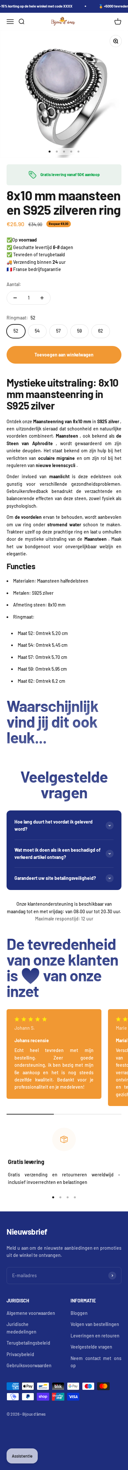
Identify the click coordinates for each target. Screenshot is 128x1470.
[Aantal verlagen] (15, 297)
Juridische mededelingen (21, 1327)
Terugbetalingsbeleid (28, 1343)
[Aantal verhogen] (42, 297)
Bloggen (79, 1313)
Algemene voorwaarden (31, 1313)
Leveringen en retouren (95, 1335)
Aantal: (14, 284)
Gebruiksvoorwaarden (29, 1365)
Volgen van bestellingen (95, 1324)
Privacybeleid (20, 1354)
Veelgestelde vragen (91, 1347)
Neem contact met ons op (96, 1361)
